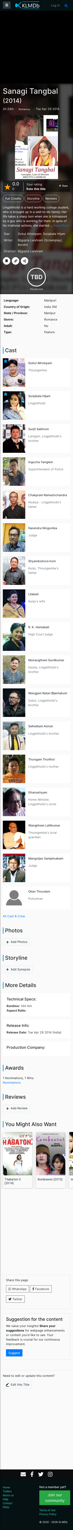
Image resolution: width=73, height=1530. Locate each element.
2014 (12, 100)
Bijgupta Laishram (30, 240)
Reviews (51, 198)
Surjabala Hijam (54, 234)
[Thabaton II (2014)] (17, 1153)
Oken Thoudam (39, 891)
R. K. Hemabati (38, 627)
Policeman (35, 898)
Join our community (55, 1498)
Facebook (41, 1289)
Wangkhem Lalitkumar (44, 825)
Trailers (7, 1491)
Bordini (23, 245)
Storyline (33, 198)
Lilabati (33, 594)
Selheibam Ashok (40, 726)
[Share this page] (24, 261)
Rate (64, 185)
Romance (24, 109)
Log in (55, 5)
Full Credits (13, 198)
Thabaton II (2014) (12, 1181)
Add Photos (18, 942)
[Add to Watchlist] (6, 261)
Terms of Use (47, 1510)
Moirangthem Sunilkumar (46, 660)
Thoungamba (37, 370)
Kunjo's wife (36, 601)
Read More (61, 225)
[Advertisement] (36, 47)
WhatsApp (19, 1289)
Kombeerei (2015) (50, 1179)
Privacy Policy (48, 1514)
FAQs (6, 1507)
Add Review (19, 1108)
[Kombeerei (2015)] (50, 1153)
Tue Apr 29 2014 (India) (34, 1032)
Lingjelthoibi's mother (43, 766)
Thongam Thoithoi (41, 759)
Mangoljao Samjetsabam (45, 858)
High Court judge (40, 634)
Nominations (12, 1082)
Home (6, 1487)
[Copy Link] (15, 261)
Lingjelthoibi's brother (43, 733)
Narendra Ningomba (42, 528)
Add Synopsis (20, 969)
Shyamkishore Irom (42, 561)
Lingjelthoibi (36, 403)
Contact (8, 1503)
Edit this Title (19, 1384)
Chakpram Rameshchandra (47, 495)
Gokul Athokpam (29, 234)
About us (8, 1495)
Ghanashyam (37, 792)
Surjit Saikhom (38, 429)
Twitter (16, 1299)
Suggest (14, 1353)
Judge (32, 535)
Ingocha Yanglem (40, 462)
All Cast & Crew (14, 916)
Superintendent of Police (45, 469)
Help (5, 1499)
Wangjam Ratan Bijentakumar (49, 693)
